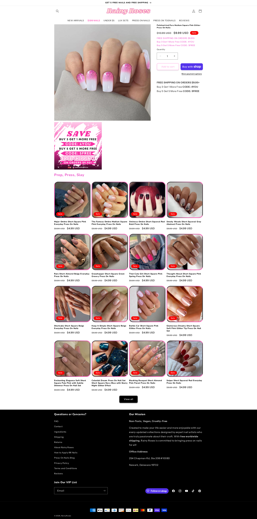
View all (128, 399)
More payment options (192, 74)
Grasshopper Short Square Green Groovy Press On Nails (108, 275)
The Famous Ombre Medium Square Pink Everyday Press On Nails (109, 223)
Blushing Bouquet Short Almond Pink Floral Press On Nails (145, 381)
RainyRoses (66, 516)
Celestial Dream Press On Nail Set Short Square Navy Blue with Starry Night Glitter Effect (109, 383)
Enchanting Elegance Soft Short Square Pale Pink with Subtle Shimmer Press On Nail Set (70, 383)
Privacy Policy (61, 463)
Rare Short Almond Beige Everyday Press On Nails (71, 275)
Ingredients (60, 431)
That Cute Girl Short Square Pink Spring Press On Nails (145, 275)
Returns (58, 442)
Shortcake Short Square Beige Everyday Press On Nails (69, 327)
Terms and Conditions (65, 468)
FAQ (56, 421)
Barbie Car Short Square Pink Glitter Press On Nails (143, 327)
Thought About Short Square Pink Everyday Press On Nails (184, 275)
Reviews (58, 473)
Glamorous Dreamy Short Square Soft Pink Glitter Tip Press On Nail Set (184, 328)
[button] (57, 11)
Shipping (59, 437)
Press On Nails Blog (64, 457)
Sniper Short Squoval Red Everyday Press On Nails (184, 381)
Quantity (161, 49)
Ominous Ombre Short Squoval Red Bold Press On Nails (147, 223)
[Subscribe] (104, 490)
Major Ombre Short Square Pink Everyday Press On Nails (70, 223)
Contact (58, 426)
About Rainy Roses (64, 447)
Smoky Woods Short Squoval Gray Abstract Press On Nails (184, 223)
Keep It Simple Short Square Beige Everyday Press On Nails (109, 327)
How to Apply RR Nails (65, 452)
